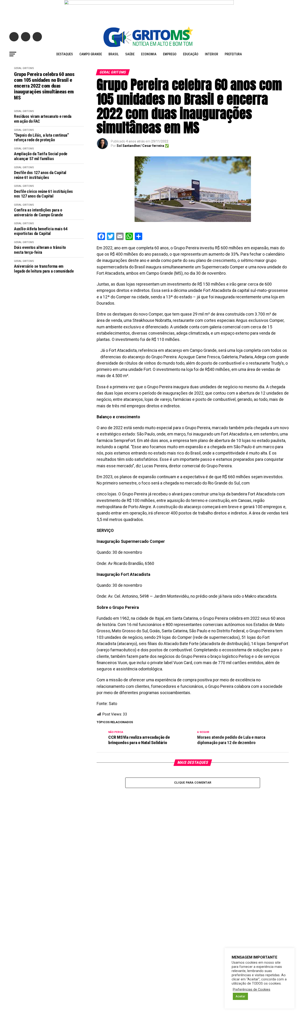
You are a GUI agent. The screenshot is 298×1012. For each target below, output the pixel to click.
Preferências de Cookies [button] (251, 989)
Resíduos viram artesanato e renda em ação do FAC (42, 119)
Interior (211, 54)
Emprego (169, 54)
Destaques (64, 54)
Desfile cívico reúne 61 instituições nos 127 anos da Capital (43, 194)
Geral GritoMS (24, 68)
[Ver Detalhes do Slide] (149, 11)
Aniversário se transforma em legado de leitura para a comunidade (44, 269)
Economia (148, 54)
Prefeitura (233, 54)
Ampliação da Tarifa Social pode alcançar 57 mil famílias (40, 156)
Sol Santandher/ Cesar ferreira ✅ (143, 146)
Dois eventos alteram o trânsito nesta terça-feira (40, 250)
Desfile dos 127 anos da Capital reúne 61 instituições (40, 175)
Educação (190, 54)
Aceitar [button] (240, 996)
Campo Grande (90, 54)
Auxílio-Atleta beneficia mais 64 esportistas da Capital (40, 231)
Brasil (113, 54)
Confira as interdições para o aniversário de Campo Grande (38, 212)
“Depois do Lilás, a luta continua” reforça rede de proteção (41, 137)
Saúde (130, 54)
